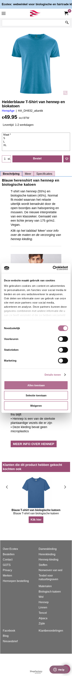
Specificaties (44, 173)
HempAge (8, 110)
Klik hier (36, 519)
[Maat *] (36, 135)
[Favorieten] (66, 159)
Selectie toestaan (36, 395)
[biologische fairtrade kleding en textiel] (35, 13)
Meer (28, 173)
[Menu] (4, 13)
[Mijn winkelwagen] (66, 13)
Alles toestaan (36, 385)
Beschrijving (11, 173)
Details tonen (53, 374)
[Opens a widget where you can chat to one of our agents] (59, 670)
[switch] (63, 339)
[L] (36, 142)
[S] (36, 138)
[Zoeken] (67, 23)
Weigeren (36, 405)
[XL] (36, 145)
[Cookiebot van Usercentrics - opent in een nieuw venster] (52, 268)
